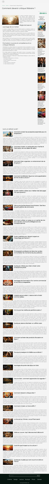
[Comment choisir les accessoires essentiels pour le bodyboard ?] (41, 26)
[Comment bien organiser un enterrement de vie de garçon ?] (41, 62)
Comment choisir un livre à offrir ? (25, 406)
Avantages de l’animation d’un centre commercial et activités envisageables (30, 281)
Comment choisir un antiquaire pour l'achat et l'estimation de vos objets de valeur (41, 52)
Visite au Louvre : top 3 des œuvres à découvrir (29, 432)
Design (16, 479)
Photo (33, 479)
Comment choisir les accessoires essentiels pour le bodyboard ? (41, 34)
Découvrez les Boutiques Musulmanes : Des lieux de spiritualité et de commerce (41, 121)
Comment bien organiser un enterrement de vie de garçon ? (41, 69)
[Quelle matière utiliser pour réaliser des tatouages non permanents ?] (41, 95)
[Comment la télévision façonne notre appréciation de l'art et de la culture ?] (41, 77)
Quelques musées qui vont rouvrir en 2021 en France (28, 460)
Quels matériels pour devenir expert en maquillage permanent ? (26, 237)
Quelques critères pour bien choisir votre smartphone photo (27, 266)
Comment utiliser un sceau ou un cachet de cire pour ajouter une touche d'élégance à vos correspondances (29, 221)
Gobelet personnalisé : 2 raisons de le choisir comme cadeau (28, 296)
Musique (27, 479)
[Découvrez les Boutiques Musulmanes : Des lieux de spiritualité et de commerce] (41, 112)
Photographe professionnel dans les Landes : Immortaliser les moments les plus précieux (28, 252)
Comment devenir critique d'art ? (24, 393)
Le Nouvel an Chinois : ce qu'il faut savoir (27, 419)
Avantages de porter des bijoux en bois (26, 365)
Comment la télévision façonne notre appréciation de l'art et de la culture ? (41, 86)
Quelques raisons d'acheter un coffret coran (28, 323)
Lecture (21, 479)
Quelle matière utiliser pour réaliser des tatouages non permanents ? (41, 104)
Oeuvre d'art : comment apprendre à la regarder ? (30, 378)
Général (7, 5)
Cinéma (9, 479)
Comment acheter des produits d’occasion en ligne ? (28, 338)
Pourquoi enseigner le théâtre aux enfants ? (28, 352)
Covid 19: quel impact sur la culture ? (25, 445)
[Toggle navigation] (3, 1)
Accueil (3, 5)
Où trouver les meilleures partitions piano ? (28, 310)
